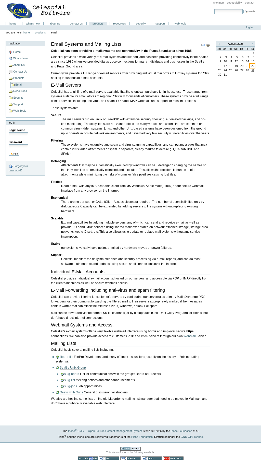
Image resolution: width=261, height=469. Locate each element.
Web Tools (180, 23)
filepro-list (66, 357)
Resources (119, 23)
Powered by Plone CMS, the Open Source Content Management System (130, 449)
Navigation (15, 43)
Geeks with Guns (71, 392)
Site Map (218, 2)
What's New (33, 23)
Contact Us (76, 23)
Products (98, 23)
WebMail (190, 336)
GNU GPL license (192, 436)
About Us (54, 23)
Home (12, 23)
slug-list (69, 380)
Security (141, 23)
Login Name (17, 130)
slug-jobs (70, 386)
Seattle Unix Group (73, 367)
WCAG (109, 458)
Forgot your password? (18, 168)
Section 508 (88, 458)
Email (18, 84)
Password (15, 142)
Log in (249, 27)
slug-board (71, 374)
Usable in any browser (173, 458)
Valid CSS (152, 458)
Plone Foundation (181, 430)
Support (160, 23)
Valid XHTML (130, 458)
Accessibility (234, 2)
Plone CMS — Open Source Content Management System (105, 430)
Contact (249, 2)
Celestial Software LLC (39, 11)
